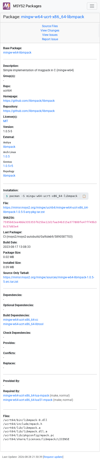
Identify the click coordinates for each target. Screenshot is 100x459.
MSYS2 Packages (27, 6)
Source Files (50, 26)
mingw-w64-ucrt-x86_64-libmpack (52, 17)
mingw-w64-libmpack (17, 52)
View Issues (50, 35)
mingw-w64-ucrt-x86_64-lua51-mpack (27, 400)
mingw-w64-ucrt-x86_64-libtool (23, 324)
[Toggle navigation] (92, 6)
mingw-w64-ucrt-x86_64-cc (20, 319)
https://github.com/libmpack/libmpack (29, 100)
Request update (53, 457)
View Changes (50, 30)
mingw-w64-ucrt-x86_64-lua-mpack (26, 395)
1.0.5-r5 (8, 166)
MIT (5, 121)
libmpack (9, 146)
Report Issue (50, 39)
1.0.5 (6, 156)
